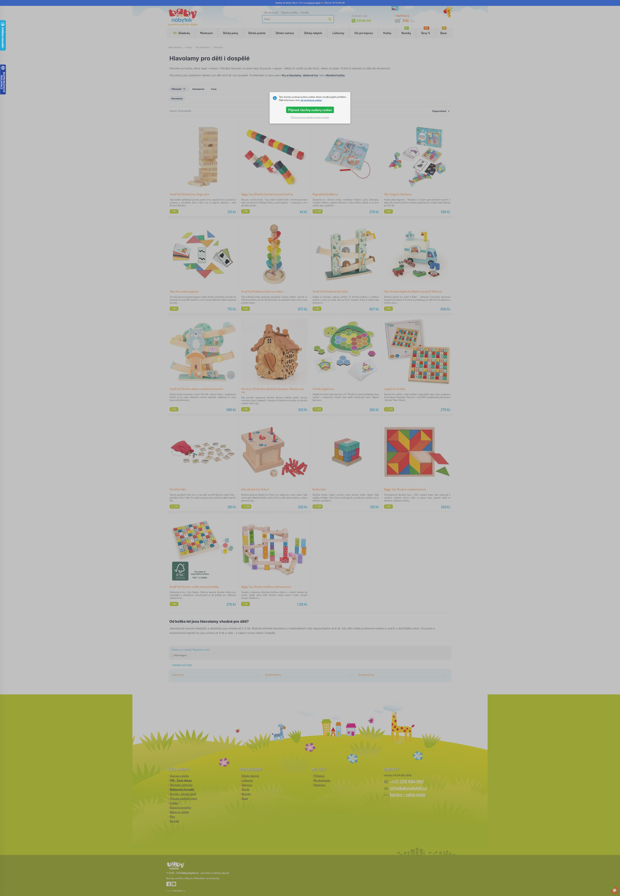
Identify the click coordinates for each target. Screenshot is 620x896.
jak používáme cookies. (311, 100)
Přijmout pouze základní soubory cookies (310, 117)
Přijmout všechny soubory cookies (310, 110)
